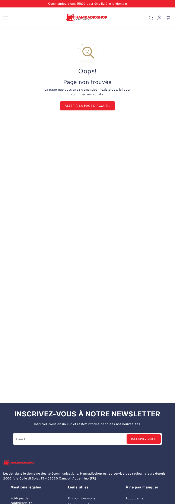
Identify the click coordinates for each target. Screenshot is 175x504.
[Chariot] (168, 18)
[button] (5, 17)
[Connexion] (159, 18)
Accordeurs (134, 498)
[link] (87, 463)
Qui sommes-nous (81, 498)
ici (120, 89)
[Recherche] (151, 18)
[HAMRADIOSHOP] (86, 18)
